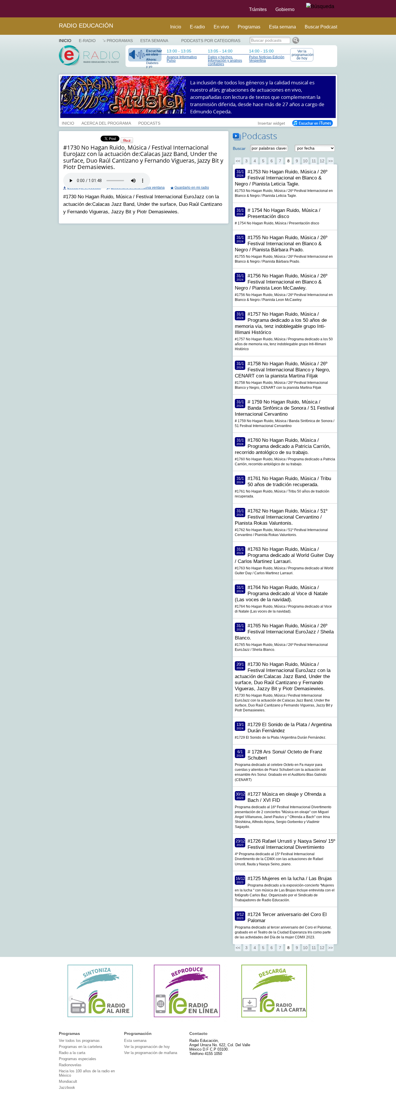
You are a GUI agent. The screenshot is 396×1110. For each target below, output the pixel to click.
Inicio (175, 26)
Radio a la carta (72, 1053)
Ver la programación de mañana (150, 1053)
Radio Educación (86, 25)
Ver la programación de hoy (302, 55)
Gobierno (285, 9)
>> (330, 161)
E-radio (197, 26)
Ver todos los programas (79, 1040)
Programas (249, 26)
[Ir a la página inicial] (55, 8)
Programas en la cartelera (80, 1046)
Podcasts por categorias (210, 40)
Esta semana (282, 26)
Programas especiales (77, 1059)
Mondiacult (68, 1081)
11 (314, 161)
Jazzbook (67, 1087)
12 (322, 161)
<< (238, 161)
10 (305, 161)
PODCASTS (149, 122)
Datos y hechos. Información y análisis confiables (225, 60)
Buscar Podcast (321, 26)
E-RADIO (87, 40)
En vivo (221, 26)
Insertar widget (271, 122)
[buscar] (320, 6)
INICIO (68, 122)
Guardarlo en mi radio (192, 188)
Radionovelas (70, 1065)
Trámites (258, 9)
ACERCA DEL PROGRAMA (106, 122)
